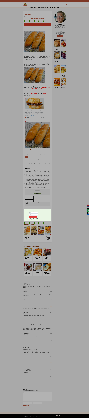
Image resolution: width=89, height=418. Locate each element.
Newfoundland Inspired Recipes (54, 7)
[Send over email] (88, 210)
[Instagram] (64, 0)
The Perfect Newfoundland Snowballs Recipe (28, 273)
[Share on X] (88, 208)
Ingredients (39, 7)
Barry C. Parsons (27, 16)
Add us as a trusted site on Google (38, 18)
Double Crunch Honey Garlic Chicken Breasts (37, 258)
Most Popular (47, 7)
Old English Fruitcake (46, 258)
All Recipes (43, 7)
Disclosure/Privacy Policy (48, 3)
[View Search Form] (66, 4)
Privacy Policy (37, 416)
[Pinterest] (66, 0)
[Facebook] (63, 0)
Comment (24, 392)
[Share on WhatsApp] (88, 211)
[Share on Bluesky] (88, 214)
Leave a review (37, 193)
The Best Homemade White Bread (47, 273)
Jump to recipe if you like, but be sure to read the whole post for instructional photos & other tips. (37, 25)
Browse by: (31, 7)
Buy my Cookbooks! (38, 3)
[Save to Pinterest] (88, 205)
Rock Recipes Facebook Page (33, 93)
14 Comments (44, 16)
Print (26, 156)
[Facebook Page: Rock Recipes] (27, 203)
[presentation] (28, 252)
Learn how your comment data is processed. (40, 407)
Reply (51, 283)
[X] (67, 0)
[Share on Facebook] (88, 207)
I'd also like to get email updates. (33, 218)
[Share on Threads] (88, 213)
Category (35, 7)
